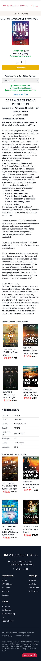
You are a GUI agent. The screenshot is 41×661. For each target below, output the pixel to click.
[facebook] (24, 94)
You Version (34, 591)
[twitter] (22, 94)
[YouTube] (27, 569)
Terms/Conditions (23, 636)
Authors (5, 591)
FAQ (3, 617)
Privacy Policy (7, 636)
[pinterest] (27, 94)
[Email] (19, 94)
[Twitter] (17, 569)
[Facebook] (13, 569)
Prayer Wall (34, 587)
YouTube (32, 584)
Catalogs (5, 595)
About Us (6, 606)
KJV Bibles (6, 587)
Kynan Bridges (22, 115)
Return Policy (7, 621)
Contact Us (6, 610)
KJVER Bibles (7, 584)
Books (4, 580)
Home (2, 19)
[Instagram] (23, 569)
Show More (29, 313)
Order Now (21, 67)
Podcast (32, 580)
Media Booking (8, 613)
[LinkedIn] (20, 569)
